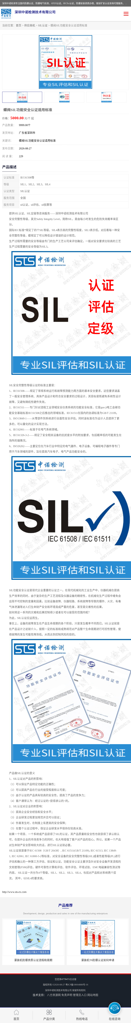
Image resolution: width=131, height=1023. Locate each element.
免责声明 (66, 995)
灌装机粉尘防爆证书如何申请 (97, 960)
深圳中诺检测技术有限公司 (58, 990)
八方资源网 (54, 995)
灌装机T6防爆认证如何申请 (33, 960)
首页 (18, 25)
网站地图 (92, 995)
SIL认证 (43, 25)
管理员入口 (80, 995)
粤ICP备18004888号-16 (77, 984)
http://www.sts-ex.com (14, 891)
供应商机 (29, 25)
